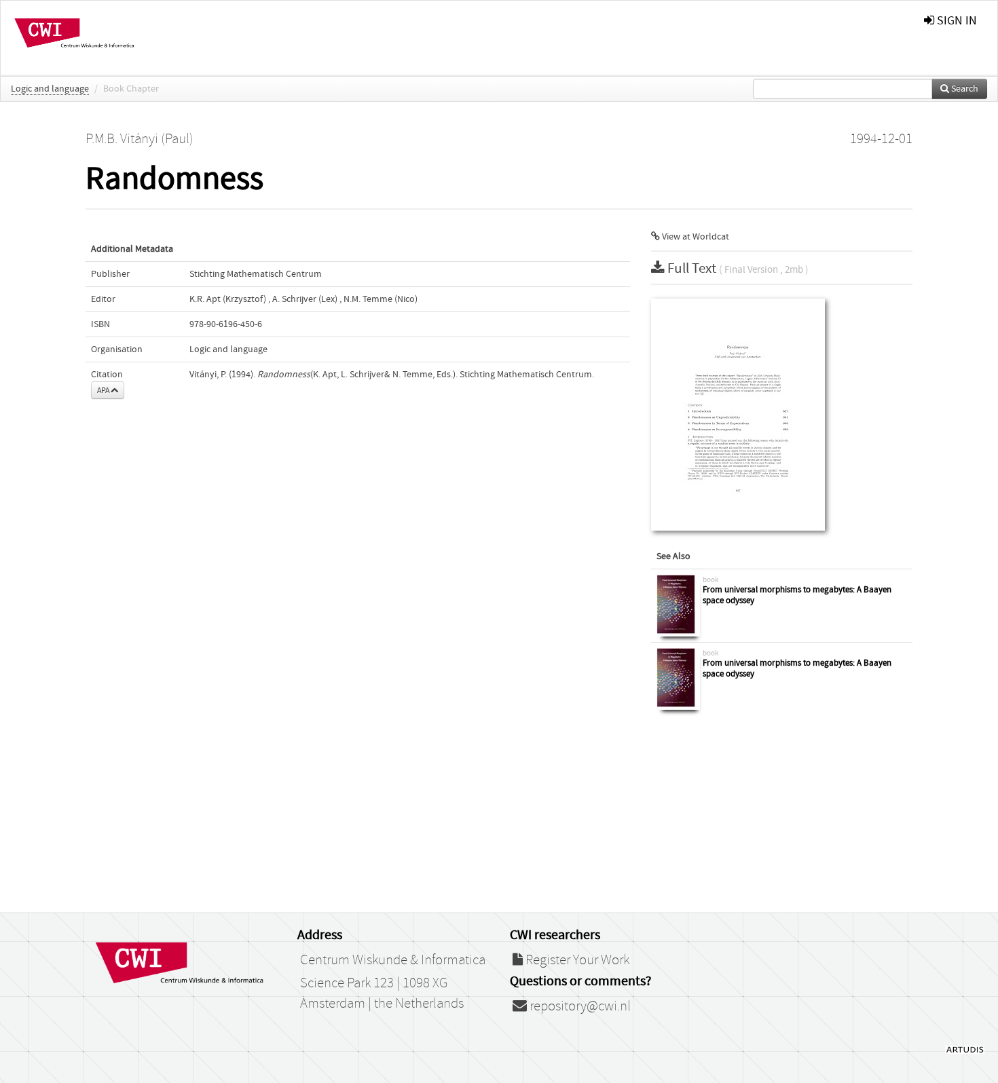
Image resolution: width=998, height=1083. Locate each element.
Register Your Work (576, 960)
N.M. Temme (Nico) (381, 299)
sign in (955, 21)
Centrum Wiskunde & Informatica (392, 960)
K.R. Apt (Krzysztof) (227, 299)
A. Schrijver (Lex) (304, 299)
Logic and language (50, 88)
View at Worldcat (694, 236)
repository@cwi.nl (579, 1006)
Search (963, 88)
